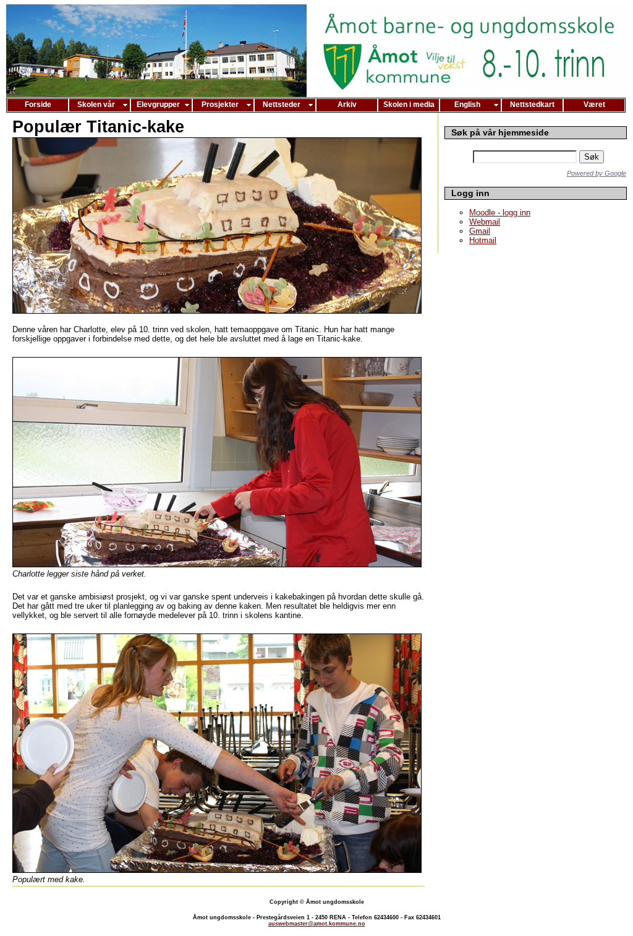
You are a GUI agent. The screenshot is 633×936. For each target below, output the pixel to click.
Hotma (482, 240)
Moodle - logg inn (499, 212)
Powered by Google (596, 173)
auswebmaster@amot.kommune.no (316, 924)
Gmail (479, 231)
